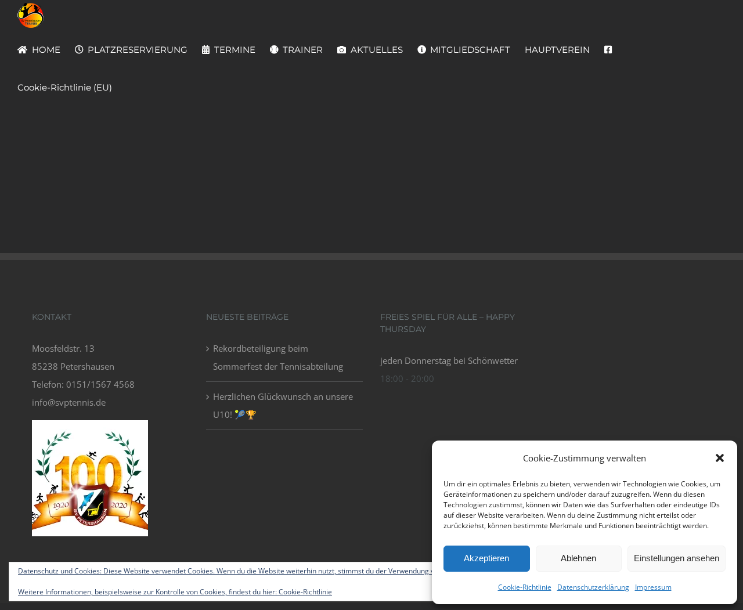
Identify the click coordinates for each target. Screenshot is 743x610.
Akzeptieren (486, 558)
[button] (720, 458)
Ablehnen (578, 558)
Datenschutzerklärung (593, 587)
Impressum (653, 587)
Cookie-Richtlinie (524, 587)
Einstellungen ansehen (676, 558)
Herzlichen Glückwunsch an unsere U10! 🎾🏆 (283, 405)
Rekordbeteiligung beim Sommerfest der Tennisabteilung (278, 357)
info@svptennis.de (69, 402)
